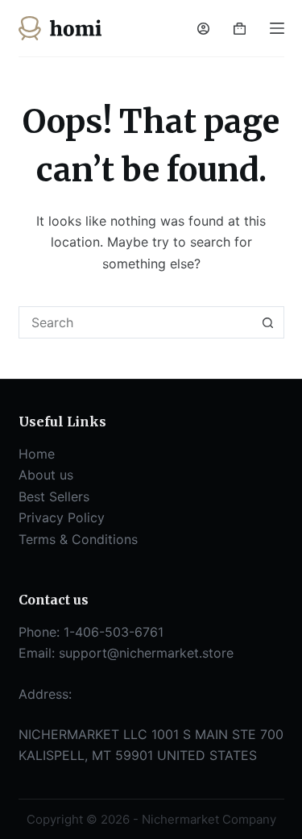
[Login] (203, 29)
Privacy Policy (62, 517)
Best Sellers (54, 496)
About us (46, 475)
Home (37, 454)
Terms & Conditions (78, 539)
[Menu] (277, 28)
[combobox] (136, 322)
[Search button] (268, 322)
